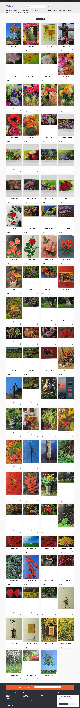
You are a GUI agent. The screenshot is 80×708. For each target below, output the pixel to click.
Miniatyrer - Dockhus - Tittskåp (54, 10)
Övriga (7, 12)
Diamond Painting (35, 10)
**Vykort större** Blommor (66, 548)
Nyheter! (12, 12)
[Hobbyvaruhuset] (9, 6)
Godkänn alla (63, 704)
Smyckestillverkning (25, 10)
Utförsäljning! (25, 12)
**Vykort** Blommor (31, 107)
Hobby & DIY (8, 10)
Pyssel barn (43, 10)
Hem (7, 15)
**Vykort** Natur (13, 46)
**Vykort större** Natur (14, 198)
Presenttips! (18, 12)
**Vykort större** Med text (66, 432)
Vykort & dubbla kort (66, 10)
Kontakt (42, 695)
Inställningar (72, 704)
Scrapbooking (15, 10)
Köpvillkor (42, 696)
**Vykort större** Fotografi (66, 137)
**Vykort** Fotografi (66, 46)
